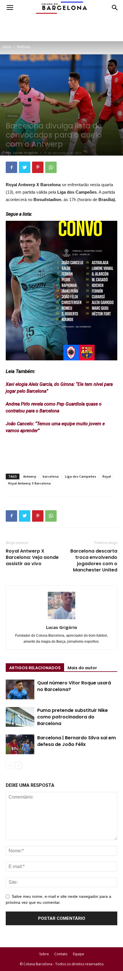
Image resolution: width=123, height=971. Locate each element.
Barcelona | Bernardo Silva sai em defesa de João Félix (76, 741)
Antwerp (29, 476)
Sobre (44, 954)
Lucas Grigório (25, 152)
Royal (106, 476)
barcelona (51, 476)
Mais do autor (82, 668)
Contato (61, 954)
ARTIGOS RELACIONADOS (35, 668)
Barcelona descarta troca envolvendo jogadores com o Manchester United (93, 560)
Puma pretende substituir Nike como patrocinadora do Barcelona (72, 717)
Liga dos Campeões (80, 476)
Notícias (23, 46)
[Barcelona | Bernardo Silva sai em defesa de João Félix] (20, 744)
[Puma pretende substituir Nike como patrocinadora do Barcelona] (20, 717)
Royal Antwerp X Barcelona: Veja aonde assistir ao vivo (32, 557)
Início (7, 46)
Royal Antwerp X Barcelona (29, 483)
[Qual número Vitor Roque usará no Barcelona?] (20, 689)
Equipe (78, 954)
